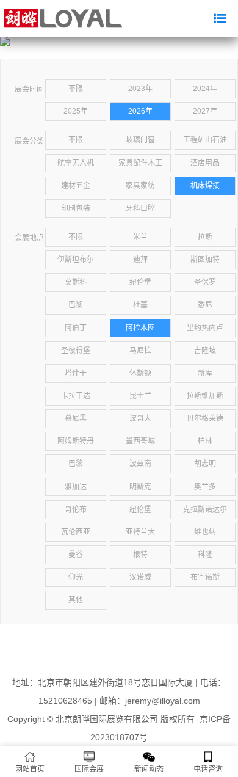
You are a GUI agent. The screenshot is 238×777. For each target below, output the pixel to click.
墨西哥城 (140, 441)
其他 (75, 600)
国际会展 (89, 769)
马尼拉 (140, 350)
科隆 (205, 554)
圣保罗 (205, 282)
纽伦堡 (140, 282)
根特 (140, 554)
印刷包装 (75, 208)
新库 (205, 373)
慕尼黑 (76, 418)
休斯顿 (140, 373)
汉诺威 (140, 577)
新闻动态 (149, 769)
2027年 (205, 111)
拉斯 (205, 237)
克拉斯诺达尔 (205, 509)
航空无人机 (75, 163)
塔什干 (76, 373)
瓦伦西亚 (75, 532)
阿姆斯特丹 (75, 441)
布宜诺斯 (205, 577)
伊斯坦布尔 (75, 259)
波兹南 (140, 463)
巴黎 (75, 305)
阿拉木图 (140, 328)
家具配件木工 (140, 163)
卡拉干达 (75, 396)
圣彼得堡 (75, 350)
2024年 (205, 88)
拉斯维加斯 (205, 396)
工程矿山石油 (205, 140)
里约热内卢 (205, 328)
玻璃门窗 (140, 140)
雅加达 (76, 487)
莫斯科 (76, 282)
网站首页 (30, 769)
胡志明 (205, 463)
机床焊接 (205, 185)
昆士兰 (140, 396)
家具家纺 (140, 185)
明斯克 (140, 487)
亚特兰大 (140, 532)
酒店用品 (205, 163)
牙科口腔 (140, 208)
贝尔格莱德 (205, 418)
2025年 (75, 111)
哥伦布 (76, 509)
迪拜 (140, 259)
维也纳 (205, 532)
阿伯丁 (76, 328)
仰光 (75, 577)
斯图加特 (205, 259)
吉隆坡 (205, 350)
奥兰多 (205, 487)
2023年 (140, 88)
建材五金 (75, 185)
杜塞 (140, 305)
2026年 (140, 111)
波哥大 (140, 418)
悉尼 (205, 305)
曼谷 (75, 554)
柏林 (205, 441)
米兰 (140, 237)
